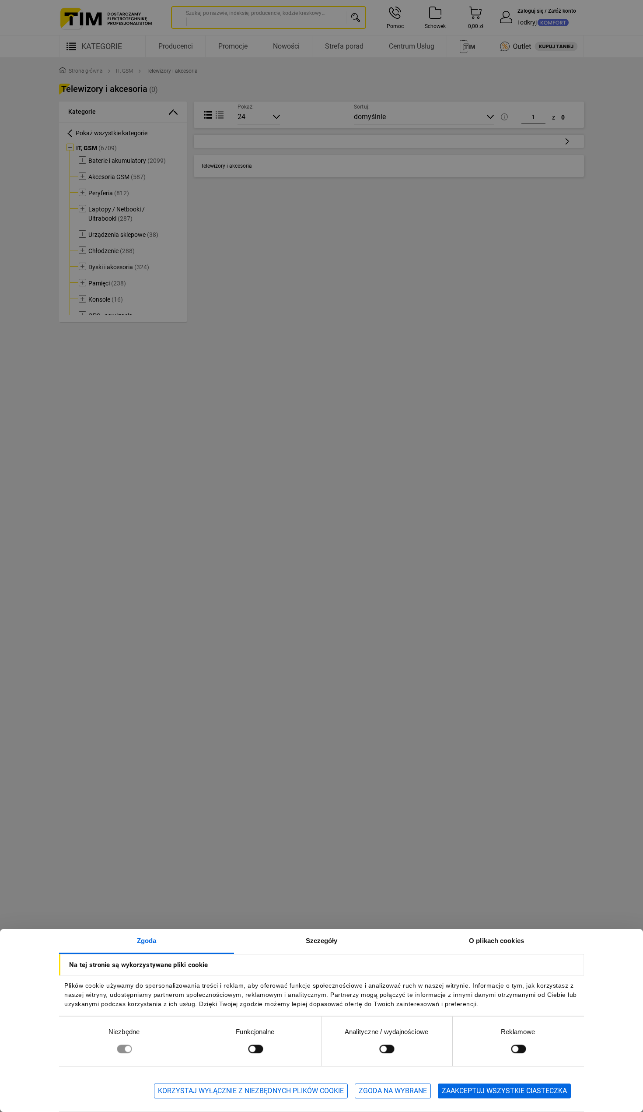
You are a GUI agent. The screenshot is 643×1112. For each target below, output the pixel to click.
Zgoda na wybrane (393, 1091)
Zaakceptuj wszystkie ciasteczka (504, 1091)
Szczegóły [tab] (322, 940)
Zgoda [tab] (147, 940)
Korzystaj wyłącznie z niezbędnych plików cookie (251, 1091)
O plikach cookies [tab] (496, 940)
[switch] (255, 1049)
